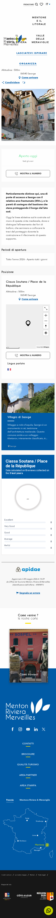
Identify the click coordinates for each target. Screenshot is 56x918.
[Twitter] (43, 729)
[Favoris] (41, 4)
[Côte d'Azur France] (24, 896)
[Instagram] (20, 729)
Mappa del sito (6, 885)
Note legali (42, 875)
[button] (36, 4)
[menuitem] (39, 21)
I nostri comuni (6, 875)
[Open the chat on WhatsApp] (48, 910)
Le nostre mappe (21, 875)
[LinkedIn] (36, 729)
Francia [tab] (10, 800)
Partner (32, 875)
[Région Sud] (45, 896)
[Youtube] (28, 729)
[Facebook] (12, 729)
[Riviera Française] (7, 896)
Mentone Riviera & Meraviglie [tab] (35, 800)
